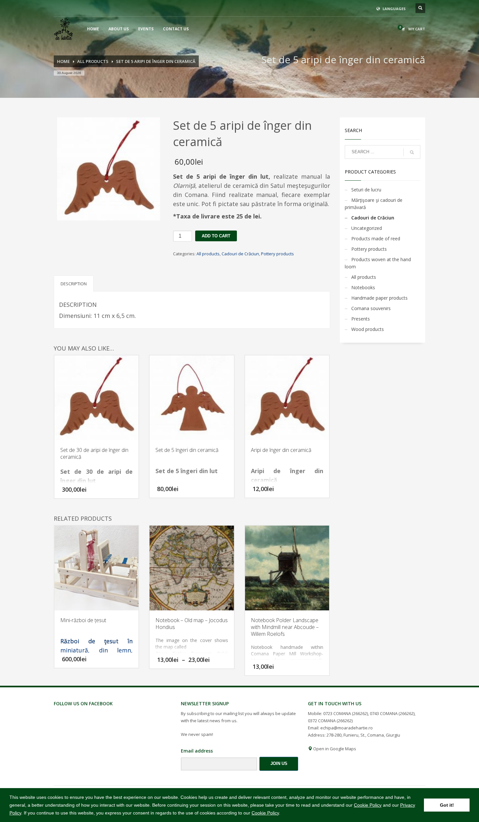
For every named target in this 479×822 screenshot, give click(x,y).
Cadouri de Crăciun (240, 254)
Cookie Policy (368, 805)
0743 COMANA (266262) (392, 713)
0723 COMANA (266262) (345, 713)
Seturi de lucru (366, 190)
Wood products (367, 329)
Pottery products (277, 254)
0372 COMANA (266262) (330, 721)
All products (208, 254)
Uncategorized (366, 228)
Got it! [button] (447, 805)
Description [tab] (74, 284)
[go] (411, 152)
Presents (360, 319)
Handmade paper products (379, 298)
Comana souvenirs (371, 308)
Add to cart (216, 235)
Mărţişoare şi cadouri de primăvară (373, 203)
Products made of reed (375, 238)
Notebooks (363, 287)
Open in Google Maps (334, 749)
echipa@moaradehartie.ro (346, 728)
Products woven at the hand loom (378, 263)
